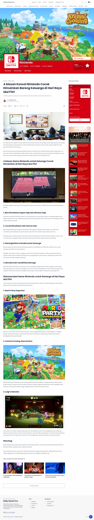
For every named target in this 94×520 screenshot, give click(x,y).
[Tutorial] (25, 6)
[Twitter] (8, 512)
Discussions (8, 70)
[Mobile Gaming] (73, 6)
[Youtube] (10, 512)
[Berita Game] (10, 6)
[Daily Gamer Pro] (12, 100)
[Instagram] (6, 512)
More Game (28, 70)
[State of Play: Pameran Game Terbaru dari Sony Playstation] (55, 468)
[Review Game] (18, 6)
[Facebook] (4, 512)
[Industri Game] (43, 6)
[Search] (84, 2)
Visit (79, 120)
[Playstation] (64, 6)
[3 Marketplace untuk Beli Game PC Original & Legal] (34, 468)
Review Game (18, 70)
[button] (82, 2)
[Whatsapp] (14, 512)
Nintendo (26, 62)
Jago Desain (32, 516)
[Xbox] (86, 6)
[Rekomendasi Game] (33, 6)
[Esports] (51, 6)
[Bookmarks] (64, 106)
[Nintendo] (81, 6)
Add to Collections (78, 58)
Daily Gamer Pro (8, 2)
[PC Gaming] (57, 6)
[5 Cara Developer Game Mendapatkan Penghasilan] (13, 468)
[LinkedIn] (12, 512)
